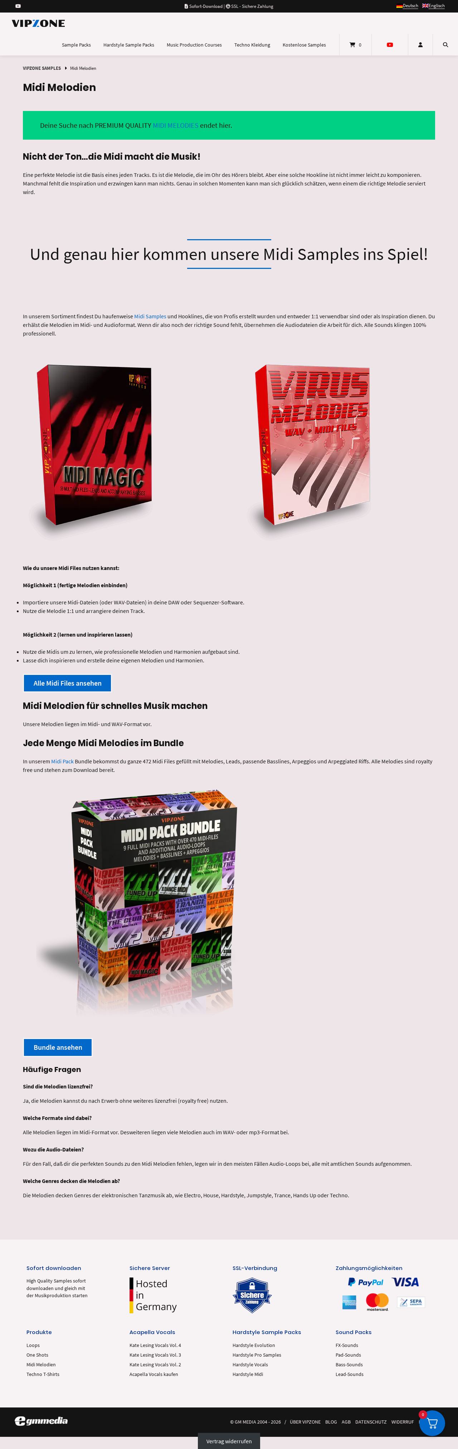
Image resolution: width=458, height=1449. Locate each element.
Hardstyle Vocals (250, 1365)
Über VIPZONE (305, 1422)
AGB (346, 1422)
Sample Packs (76, 45)
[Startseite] (38, 23)
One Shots (37, 1355)
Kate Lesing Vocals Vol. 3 (155, 1355)
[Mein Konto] (420, 44)
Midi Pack (62, 761)
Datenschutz (371, 1422)
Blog (331, 1422)
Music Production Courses (194, 45)
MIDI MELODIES (176, 125)
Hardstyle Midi (248, 1374)
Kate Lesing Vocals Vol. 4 (155, 1345)
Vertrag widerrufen (229, 1441)
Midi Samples (150, 316)
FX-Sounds (347, 1345)
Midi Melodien (41, 1365)
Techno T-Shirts (42, 1374)
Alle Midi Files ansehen (68, 682)
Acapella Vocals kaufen (154, 1374)
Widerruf (402, 1422)
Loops (33, 1345)
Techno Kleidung (252, 45)
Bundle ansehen (58, 1047)
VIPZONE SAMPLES (42, 68)
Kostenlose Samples (304, 45)
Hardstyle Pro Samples (257, 1355)
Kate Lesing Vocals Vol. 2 (155, 1365)
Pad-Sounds (348, 1355)
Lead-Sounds (350, 1374)
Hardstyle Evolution (254, 1345)
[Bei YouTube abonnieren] (18, 6)
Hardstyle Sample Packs (128, 45)
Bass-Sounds (349, 1365)
